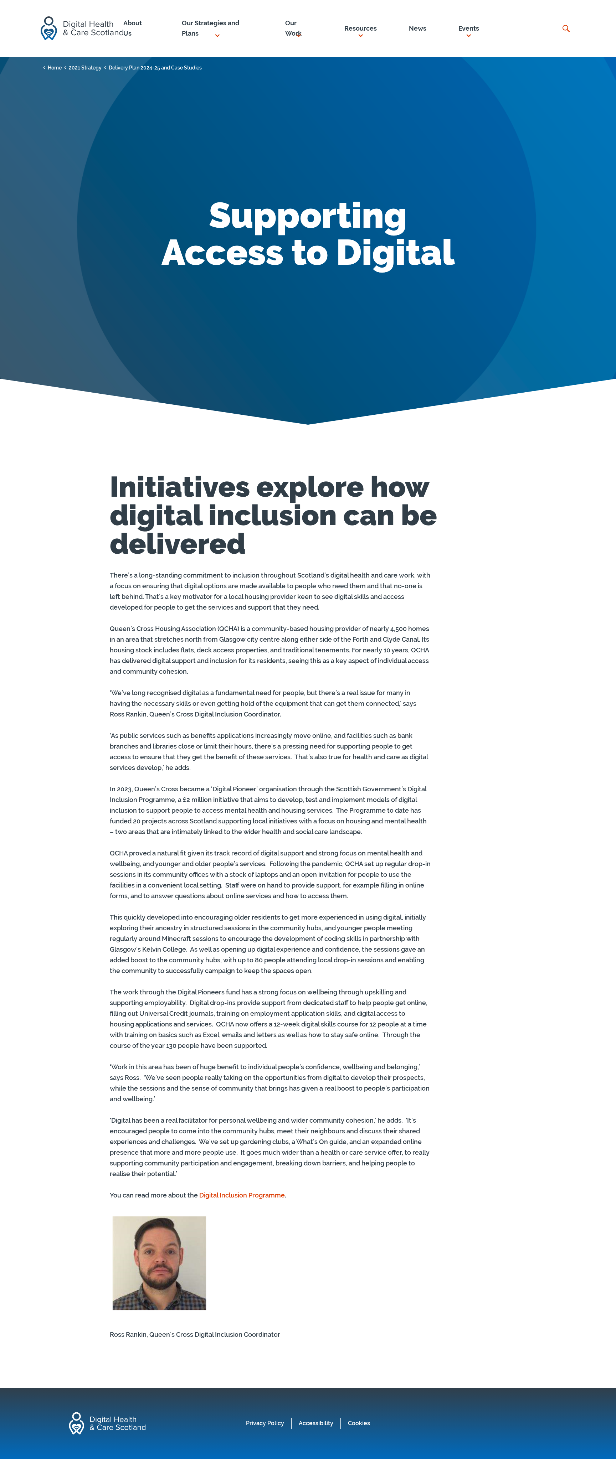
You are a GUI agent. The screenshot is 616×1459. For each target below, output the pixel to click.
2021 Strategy (85, 68)
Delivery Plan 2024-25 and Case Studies (155, 68)
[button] (217, 28)
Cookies (359, 1423)
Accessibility (316, 1423)
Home (55, 68)
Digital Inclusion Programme (242, 1195)
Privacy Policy (265, 1423)
